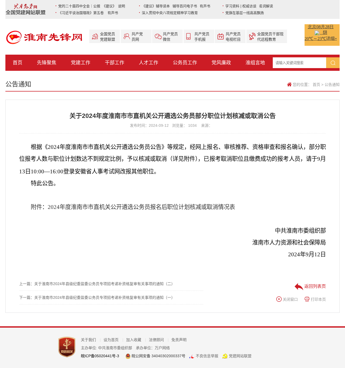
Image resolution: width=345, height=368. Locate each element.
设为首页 (113, 340)
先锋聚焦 (46, 62)
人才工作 (148, 62)
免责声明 (179, 340)
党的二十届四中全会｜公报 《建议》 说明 (91, 6)
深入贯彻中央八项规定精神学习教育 (170, 13)
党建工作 (80, 62)
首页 (17, 62)
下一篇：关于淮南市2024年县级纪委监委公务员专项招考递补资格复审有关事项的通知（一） (97, 297)
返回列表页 (314, 286)
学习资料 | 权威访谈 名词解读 (249, 6)
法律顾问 (159, 340)
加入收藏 (136, 340)
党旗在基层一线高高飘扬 (244, 13)
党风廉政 (221, 62)
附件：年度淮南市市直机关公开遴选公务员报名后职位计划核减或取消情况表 (133, 207)
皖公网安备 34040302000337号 (157, 356)
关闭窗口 (290, 299)
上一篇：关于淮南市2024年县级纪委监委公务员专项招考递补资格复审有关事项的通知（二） (97, 284)
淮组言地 (255, 62)
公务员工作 (185, 62)
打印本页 (318, 299)
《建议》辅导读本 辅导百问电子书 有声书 (176, 6)
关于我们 (91, 340)
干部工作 (114, 62)
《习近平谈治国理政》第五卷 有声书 (88, 13)
